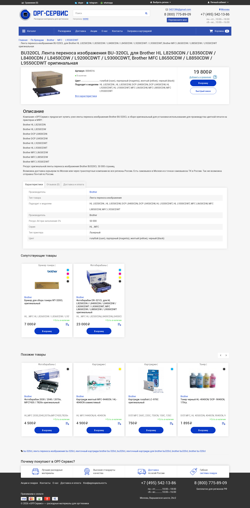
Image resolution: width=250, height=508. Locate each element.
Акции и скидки (29, 483)
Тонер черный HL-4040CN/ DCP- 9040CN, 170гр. (203, 401)
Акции (93, 31)
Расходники (64, 31)
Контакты (117, 31)
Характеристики (34, 184)
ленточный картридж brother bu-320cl (96, 451)
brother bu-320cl (197, 451)
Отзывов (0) (53, 184)
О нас (104, 31)
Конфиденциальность (95, 483)
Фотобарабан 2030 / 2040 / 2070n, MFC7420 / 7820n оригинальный (42, 401)
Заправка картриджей (139, 31)
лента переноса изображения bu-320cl (54, 451)
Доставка (80, 31)
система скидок (208, 473)
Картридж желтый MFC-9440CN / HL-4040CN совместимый (96, 401)
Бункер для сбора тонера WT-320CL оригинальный (43, 302)
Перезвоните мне (177, 20)
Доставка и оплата (73, 184)
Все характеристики (86, 96)
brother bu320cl (180, 451)
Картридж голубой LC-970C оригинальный (143, 401)
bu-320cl (27, 451)
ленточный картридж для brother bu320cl (148, 451)
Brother (93, 192)
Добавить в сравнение (200, 77)
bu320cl (121, 451)
